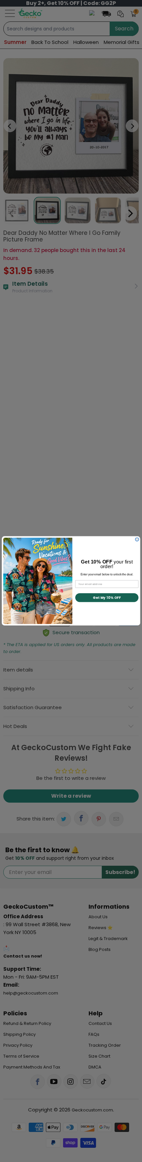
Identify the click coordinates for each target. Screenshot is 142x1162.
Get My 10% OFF (107, 598)
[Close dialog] (137, 539)
